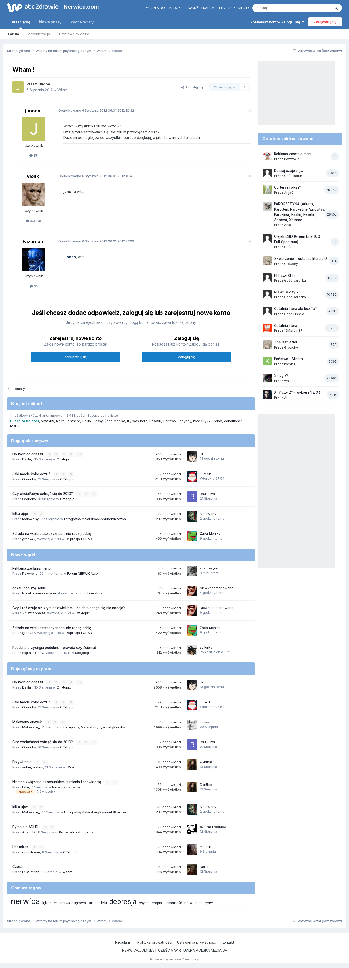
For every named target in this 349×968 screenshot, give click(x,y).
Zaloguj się (186, 357)
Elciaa (217, 421)
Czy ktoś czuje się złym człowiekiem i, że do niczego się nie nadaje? (68, 608)
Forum (13, 34)
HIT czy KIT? (284, 275)
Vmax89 (47, 421)
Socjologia (83, 653)
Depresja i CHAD (79, 539)
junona (44, 84)
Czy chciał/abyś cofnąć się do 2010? (43, 494)
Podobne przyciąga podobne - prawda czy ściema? (54, 648)
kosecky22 (202, 421)
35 (35, 286)
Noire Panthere (68, 421)
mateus (206, 847)
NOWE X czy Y (286, 292)
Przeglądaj (21, 22)
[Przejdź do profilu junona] (18, 87)
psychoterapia (150, 903)
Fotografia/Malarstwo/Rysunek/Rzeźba (95, 519)
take (25, 787)
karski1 (289, 364)
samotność (173, 903)
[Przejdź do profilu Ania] (267, 206)
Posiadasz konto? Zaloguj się (276, 22)
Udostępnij (193, 87)
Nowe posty (50, 22)
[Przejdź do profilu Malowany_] (192, 516)
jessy (98, 421)
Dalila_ (87, 421)
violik (33, 176)
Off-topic (64, 459)
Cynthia (206, 762)
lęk (44, 902)
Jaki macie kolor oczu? (31, 474)
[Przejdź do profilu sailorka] (192, 650)
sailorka (206, 647)
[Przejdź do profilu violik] (33, 194)
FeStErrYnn (30, 872)
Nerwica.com (81, 6)
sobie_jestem (32, 767)
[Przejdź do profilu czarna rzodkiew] (192, 829)
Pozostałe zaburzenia (76, 832)
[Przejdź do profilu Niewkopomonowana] (192, 591)
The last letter (285, 342)
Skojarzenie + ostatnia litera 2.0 (300, 258)
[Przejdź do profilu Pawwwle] (267, 156)
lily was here (137, 421)
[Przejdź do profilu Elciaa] (192, 725)
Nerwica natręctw (66, 787)
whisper (290, 381)
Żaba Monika (114, 421)
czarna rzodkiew (213, 827)
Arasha (290, 397)
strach (93, 903)
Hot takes (20, 847)
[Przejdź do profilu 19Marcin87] (267, 328)
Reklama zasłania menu (31, 568)
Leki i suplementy (234, 8)
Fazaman (32, 241)
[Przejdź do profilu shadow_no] (192, 571)
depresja (122, 902)
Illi (201, 454)
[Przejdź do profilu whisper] (267, 378)
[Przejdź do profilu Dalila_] (192, 869)
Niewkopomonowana (39, 593)
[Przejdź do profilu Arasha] (267, 394)
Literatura (95, 593)
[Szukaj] (336, 8)
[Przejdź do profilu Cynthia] (192, 764)
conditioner (233, 421)
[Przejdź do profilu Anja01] (267, 189)
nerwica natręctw (198, 903)
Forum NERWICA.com (84, 573)
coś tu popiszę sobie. (29, 588)
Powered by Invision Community (174, 959)
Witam (62, 90)
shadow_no (209, 568)
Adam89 (29, 832)
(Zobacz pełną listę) (102, 415)
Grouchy (29, 479)
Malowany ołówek (27, 722)
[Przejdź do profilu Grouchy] (267, 260)
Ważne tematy (82, 22)
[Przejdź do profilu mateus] (192, 849)
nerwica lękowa (73, 903)
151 (35, 155)
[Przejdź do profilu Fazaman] (33, 259)
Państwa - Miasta (288, 359)
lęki (104, 902)
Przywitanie (22, 762)
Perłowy (169, 421)
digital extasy (32, 653)
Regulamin (124, 942)
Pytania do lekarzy (162, 8)
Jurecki (206, 474)
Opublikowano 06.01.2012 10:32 (96, 110)
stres (54, 903)
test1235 (17, 426)
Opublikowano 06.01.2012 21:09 (96, 241)
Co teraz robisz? (287, 187)
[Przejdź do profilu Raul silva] (192, 496)
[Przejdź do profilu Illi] (192, 456)
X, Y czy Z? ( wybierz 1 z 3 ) (297, 392)
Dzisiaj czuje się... (288, 171)
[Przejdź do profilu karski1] (267, 361)
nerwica (25, 901)
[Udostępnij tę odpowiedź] (249, 110)
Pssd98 (155, 421)
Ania (287, 225)
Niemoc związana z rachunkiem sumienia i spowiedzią (57, 782)
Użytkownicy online (74, 34)
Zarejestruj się (325, 22)
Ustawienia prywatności (197, 942)
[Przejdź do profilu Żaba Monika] (192, 536)
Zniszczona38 (33, 613)
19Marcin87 (293, 330)
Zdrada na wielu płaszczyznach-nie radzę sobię (51, 534)
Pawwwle (30, 573)
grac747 (28, 539)
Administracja (39, 34)
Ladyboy (184, 421)
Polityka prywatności (154, 942)
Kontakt (228, 942)
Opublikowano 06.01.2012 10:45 (96, 176)
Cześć (17, 867)
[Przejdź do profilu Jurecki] (192, 476)
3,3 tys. (35, 221)
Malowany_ (31, 519)
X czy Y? (281, 376)
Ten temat (316, 8)
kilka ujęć (20, 514)
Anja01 (289, 192)
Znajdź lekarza (199, 8)
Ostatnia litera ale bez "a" (295, 309)
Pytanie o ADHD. (26, 827)
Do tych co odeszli (28, 454)
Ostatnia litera (285, 326)
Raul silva (207, 494)
